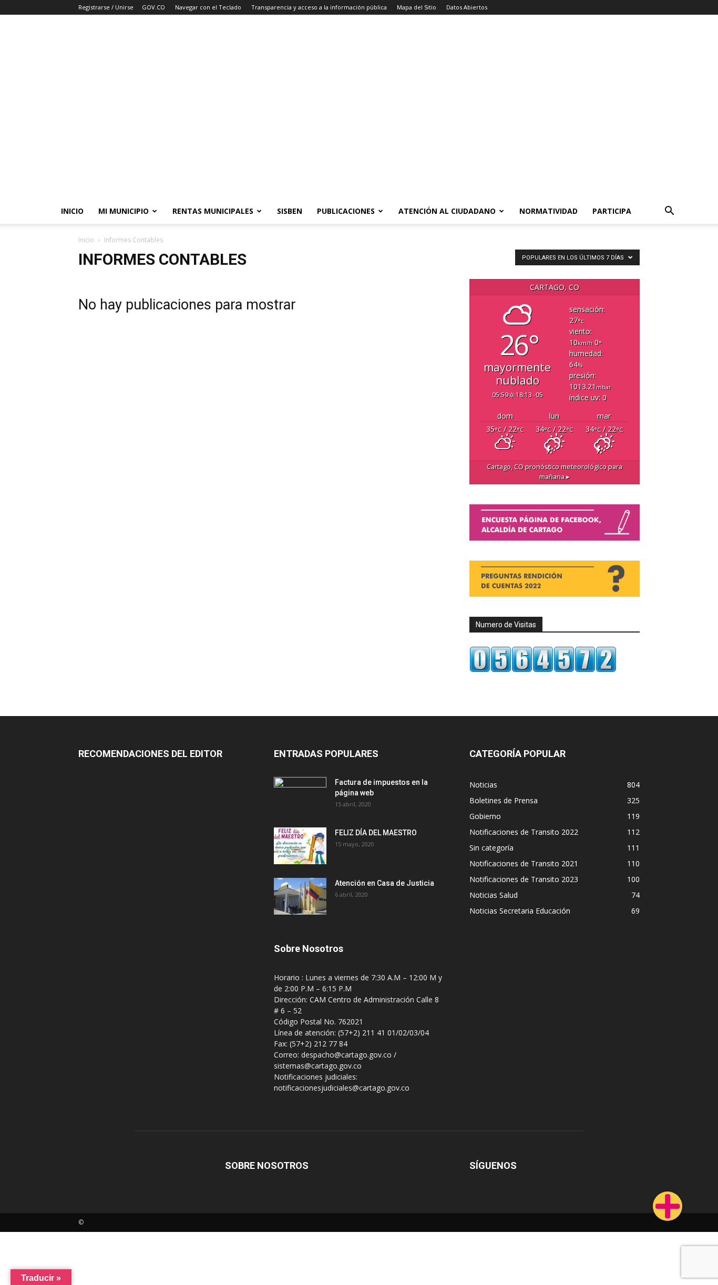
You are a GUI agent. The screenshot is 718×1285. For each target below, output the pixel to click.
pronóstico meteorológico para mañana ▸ (554, 471)
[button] (669, 212)
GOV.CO (153, 7)
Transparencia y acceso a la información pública (319, 7)
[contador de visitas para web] (543, 670)
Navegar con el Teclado (208, 7)
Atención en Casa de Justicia (384, 883)
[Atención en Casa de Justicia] (300, 896)
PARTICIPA (611, 211)
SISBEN (289, 211)
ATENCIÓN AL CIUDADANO (447, 211)
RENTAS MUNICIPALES (212, 211)
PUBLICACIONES (346, 211)
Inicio (72, 211)
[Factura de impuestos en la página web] (300, 795)
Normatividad (548, 211)
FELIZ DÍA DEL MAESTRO (376, 832)
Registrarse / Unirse (106, 7)
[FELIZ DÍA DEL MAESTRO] (300, 845)
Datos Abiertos (466, 7)
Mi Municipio (123, 211)
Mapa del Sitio (416, 7)
